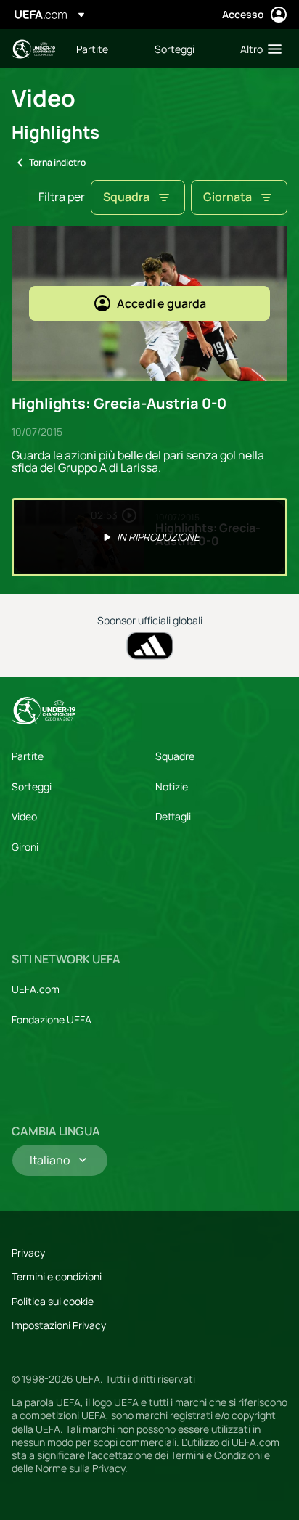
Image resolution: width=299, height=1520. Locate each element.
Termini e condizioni (57, 1276)
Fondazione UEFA (51, 1019)
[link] (92, 49)
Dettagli (173, 816)
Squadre (174, 756)
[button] (257, 49)
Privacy (28, 1252)
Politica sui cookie (53, 1301)
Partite (28, 756)
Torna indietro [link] (57, 162)
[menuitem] (103, 49)
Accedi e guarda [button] (161, 303)
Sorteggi (32, 786)
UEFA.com (36, 989)
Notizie (171, 786)
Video (24, 816)
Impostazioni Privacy (59, 1325)
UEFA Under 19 (33, 49)
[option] (149, 537)
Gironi (25, 847)
